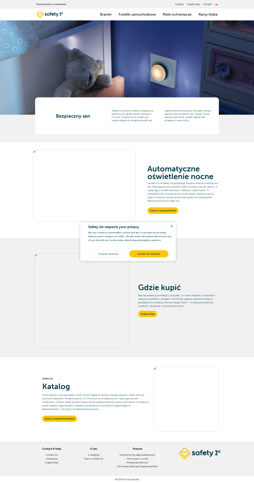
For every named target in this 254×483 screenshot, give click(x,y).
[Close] (171, 226)
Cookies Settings (108, 253)
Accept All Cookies (148, 253)
